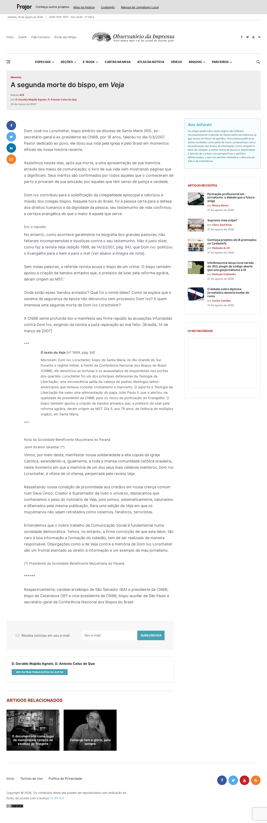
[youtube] (253, 37)
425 (21, 94)
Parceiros (220, 62)
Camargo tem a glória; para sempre (90, 742)
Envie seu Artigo (65, 37)
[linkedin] (11, 148)
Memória (16, 77)
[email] (11, 159)
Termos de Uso (31, 778)
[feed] (259, 37)
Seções (67, 62)
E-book (89, 62)
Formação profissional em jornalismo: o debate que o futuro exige (231, 197)
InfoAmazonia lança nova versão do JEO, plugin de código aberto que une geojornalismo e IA (230, 266)
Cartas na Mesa (118, 62)
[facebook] (241, 37)
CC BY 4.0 (57, 798)
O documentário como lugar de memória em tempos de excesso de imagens (33, 740)
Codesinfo (108, 7)
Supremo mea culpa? (222, 220)
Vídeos (176, 62)
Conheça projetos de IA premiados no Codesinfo (232, 241)
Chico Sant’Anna (222, 224)
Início (10, 37)
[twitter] (247, 37)
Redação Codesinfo (224, 274)
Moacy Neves (220, 205)
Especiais (43, 62)
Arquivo (195, 62)
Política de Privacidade (65, 778)
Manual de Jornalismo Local (140, 7)
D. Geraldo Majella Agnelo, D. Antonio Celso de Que (46, 99)
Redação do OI (221, 247)
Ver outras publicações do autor (39, 672)
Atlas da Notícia (84, 7)
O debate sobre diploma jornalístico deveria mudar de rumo (228, 292)
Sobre (22, 37)
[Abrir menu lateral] (8, 62)
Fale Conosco (40, 37)
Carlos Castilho (221, 300)
